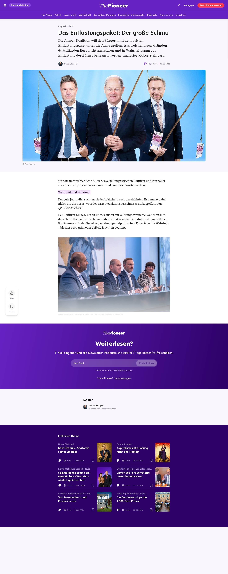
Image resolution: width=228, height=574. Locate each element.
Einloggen (189, 5)
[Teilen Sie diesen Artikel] (11, 293)
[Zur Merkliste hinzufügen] (11, 306)
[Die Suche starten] (179, 5)
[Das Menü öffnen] (5, 5)
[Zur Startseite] (114, 5)
